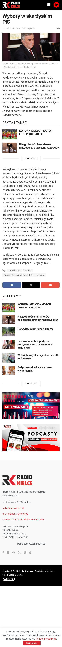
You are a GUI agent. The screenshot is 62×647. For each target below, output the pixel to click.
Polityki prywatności (46, 638)
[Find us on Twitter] (19, 552)
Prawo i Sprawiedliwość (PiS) (18, 275)
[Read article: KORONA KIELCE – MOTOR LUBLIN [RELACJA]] (9, 134)
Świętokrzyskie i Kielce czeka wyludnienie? (35, 368)
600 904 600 (37, 519)
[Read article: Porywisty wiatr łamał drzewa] (8, 331)
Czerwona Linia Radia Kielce (16, 519)
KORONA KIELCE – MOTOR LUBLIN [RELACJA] (36, 132)
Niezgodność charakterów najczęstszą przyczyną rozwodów (39, 145)
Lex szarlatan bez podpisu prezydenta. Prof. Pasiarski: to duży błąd (35, 344)
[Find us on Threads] (25, 552)
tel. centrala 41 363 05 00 (15, 513)
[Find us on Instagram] (8, 552)
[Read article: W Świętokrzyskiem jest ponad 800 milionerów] (8, 358)
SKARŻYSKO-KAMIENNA (20, 270)
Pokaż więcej (31, 158)
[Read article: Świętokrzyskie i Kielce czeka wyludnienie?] (8, 370)
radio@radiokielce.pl (13, 508)
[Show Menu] (48, 5)
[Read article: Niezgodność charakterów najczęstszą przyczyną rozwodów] (9, 148)
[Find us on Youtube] (13, 552)
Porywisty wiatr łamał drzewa (35, 329)
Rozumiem (31, 643)
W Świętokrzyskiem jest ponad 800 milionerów (38, 356)
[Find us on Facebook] (3, 552)
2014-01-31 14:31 (14, 28)
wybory (40, 275)
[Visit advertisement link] (31, 405)
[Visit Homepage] (11, 5)
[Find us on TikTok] (30, 552)
